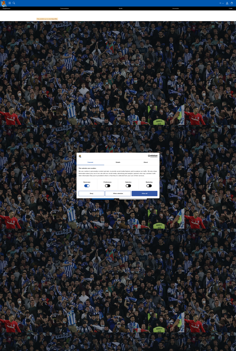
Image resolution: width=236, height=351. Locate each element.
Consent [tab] (90, 162)
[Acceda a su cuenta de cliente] (227, 3)
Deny (91, 193)
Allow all (144, 193)
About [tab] (146, 162)
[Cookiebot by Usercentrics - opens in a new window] (149, 156)
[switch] (107, 185)
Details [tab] (118, 162)
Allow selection (118, 193)
